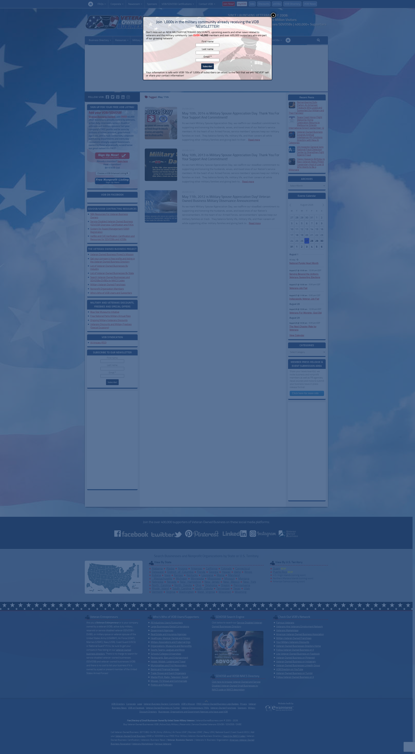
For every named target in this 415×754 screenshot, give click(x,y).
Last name (207, 49)
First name (207, 41)
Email (208, 56)
